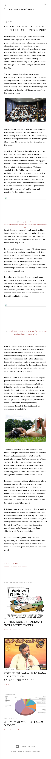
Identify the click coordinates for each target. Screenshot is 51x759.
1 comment (14, 730)
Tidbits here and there (19, 9)
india (20, 567)
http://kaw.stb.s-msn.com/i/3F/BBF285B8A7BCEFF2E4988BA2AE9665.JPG (25, 224)
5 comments (15, 630)
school (24, 567)
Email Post (14, 563)
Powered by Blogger (27, 746)
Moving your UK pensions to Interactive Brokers (24, 623)
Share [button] (6, 563)
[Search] (45, 4)
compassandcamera (32, 751)
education (13, 567)
